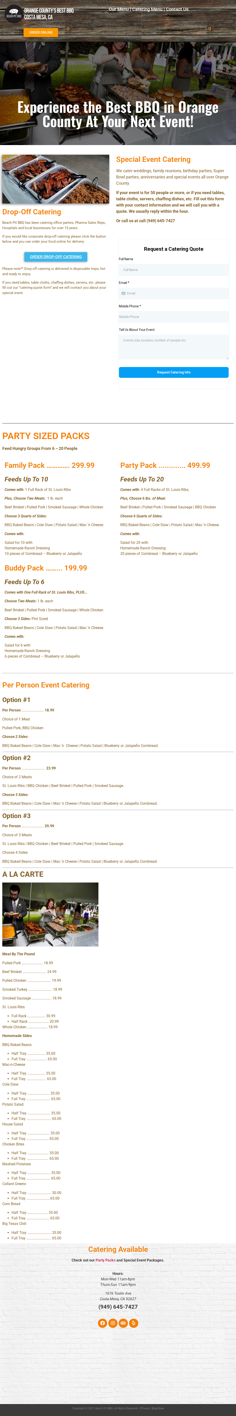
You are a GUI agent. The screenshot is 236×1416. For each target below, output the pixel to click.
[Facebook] (102, 1323)
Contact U (176, 9)
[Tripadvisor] (123, 1323)
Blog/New (158, 1408)
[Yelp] (133, 1323)
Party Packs (105, 1260)
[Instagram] (113, 1323)
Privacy (145, 1408)
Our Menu (119, 9)
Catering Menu (147, 9)
